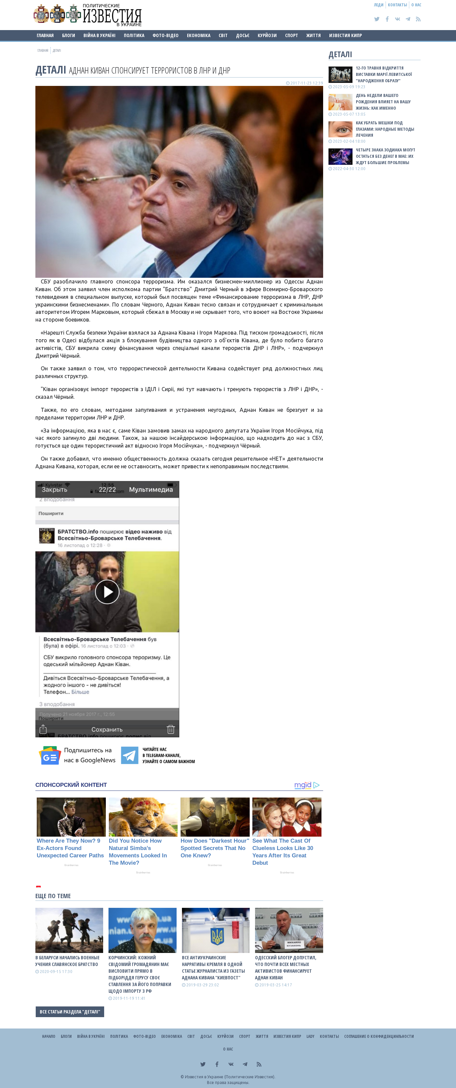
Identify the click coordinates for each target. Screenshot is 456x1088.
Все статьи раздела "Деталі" (70, 1011)
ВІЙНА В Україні (99, 35)
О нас (416, 5)
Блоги (68, 35)
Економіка (198, 35)
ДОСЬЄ (242, 35)
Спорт (291, 35)
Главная (45, 35)
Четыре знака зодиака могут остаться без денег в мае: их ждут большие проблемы (385, 156)
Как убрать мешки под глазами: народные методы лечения (385, 129)
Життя (313, 35)
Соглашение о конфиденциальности (379, 1036)
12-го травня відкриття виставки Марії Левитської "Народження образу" (384, 74)
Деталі (50, 69)
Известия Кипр (345, 35)
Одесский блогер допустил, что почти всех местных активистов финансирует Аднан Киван (285, 967)
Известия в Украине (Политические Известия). (230, 1077)
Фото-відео (166, 35)
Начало (48, 1036)
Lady (310, 1036)
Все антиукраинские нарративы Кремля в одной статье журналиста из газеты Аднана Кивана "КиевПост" (213, 967)
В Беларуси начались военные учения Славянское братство (67, 960)
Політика (134, 35)
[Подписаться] (78, 755)
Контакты (397, 5)
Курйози (267, 35)
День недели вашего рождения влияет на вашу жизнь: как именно (383, 101)
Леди (379, 5)
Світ (223, 35)
